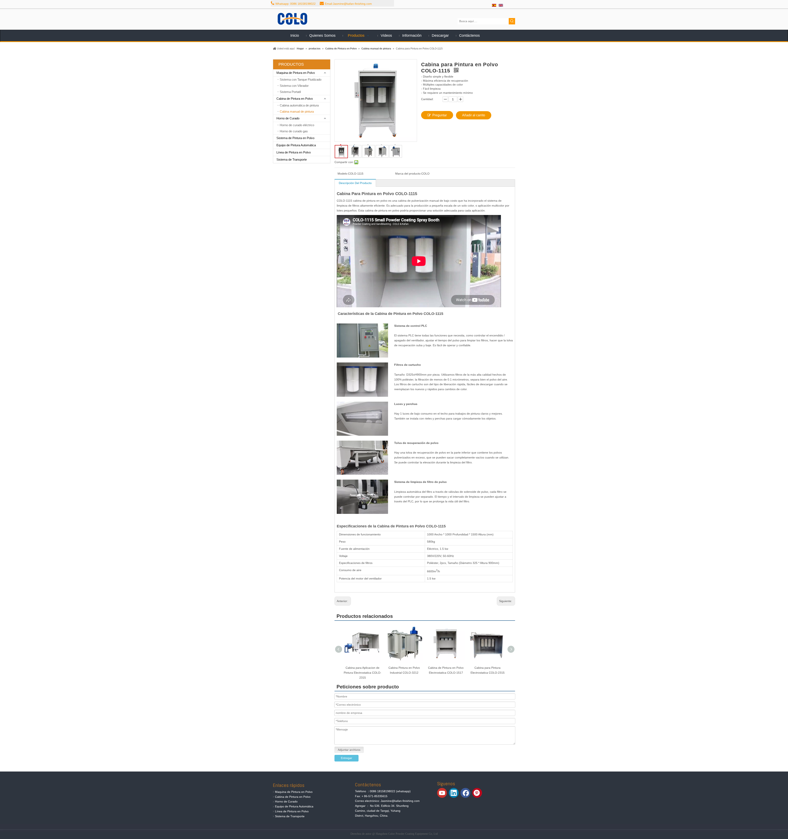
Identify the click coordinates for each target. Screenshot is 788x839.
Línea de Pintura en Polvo (293, 152)
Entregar (346, 758)
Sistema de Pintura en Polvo (295, 138)
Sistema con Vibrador (294, 85)
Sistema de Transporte (291, 159)
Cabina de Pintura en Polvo (294, 98)
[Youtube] (442, 793)
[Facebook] (465, 793)
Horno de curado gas (294, 131)
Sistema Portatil (290, 92)
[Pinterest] (477, 793)
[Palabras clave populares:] (512, 21)
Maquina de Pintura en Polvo (295, 72)
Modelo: (343, 173)
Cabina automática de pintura (299, 105)
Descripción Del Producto (355, 183)
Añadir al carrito (473, 115)
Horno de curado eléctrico (297, 125)
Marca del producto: (408, 173)
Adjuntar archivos (349, 749)
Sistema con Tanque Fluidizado (300, 79)
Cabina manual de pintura (297, 111)
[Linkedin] (454, 793)
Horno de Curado (287, 118)
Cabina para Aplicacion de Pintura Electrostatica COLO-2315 (362, 672)
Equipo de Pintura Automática (296, 145)
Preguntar (439, 115)
